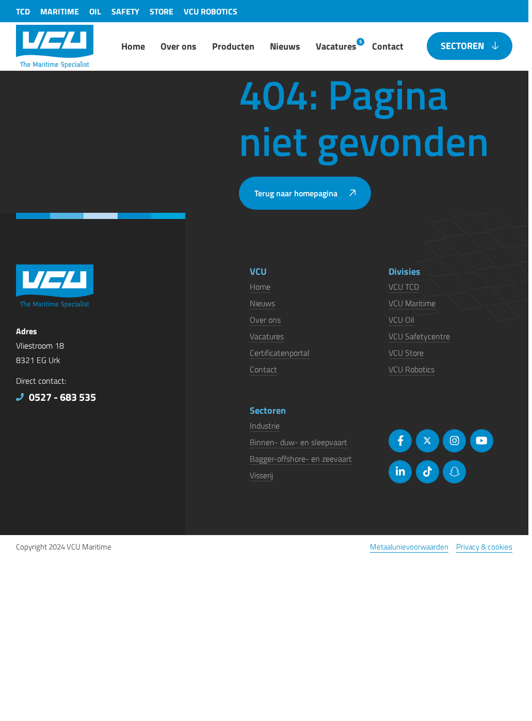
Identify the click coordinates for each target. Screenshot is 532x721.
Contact (263, 369)
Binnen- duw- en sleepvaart (298, 442)
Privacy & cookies (484, 547)
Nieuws (262, 303)
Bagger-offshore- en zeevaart (301, 458)
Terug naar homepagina (295, 193)
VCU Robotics (411, 369)
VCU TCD (404, 286)
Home (260, 286)
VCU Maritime (412, 303)
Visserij (261, 475)
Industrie (265, 425)
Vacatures (267, 336)
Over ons (265, 320)
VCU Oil (401, 320)
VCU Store (406, 353)
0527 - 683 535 (62, 397)
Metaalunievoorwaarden (409, 547)
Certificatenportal (280, 353)
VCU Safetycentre (419, 336)
